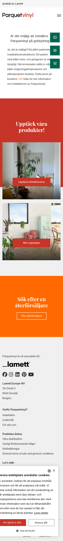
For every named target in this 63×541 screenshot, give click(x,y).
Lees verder (41, 513)
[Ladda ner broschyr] (55, 37)
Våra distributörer (12, 439)
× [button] (53, 470)
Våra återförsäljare (31, 315)
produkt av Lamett (12, 3)
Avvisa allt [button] (41, 522)
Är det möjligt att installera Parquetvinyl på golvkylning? (30, 38)
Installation (8, 415)
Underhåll (8, 420)
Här (20, 79)
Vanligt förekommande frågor (18, 443)
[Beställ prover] (55, 63)
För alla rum (9, 425)
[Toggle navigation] (59, 15)
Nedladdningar (11, 448)
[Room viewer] (55, 50)
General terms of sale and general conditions (28, 453)
